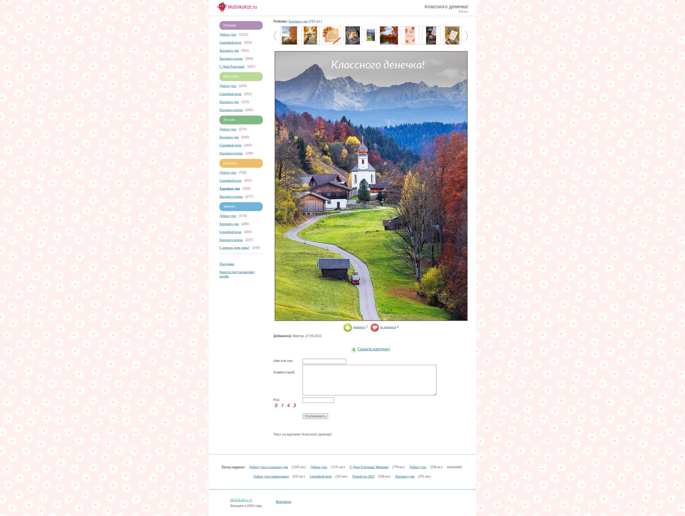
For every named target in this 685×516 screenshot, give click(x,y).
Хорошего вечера (231, 58)
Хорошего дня (229, 50)
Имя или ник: (283, 361)
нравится (359, 327)
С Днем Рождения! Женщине (369, 467)
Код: (276, 400)
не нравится (388, 327)
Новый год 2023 (363, 476)
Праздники (226, 264)
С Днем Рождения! (232, 66)
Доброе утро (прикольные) (271, 476)
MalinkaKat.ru (241, 500)
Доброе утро (227, 34)
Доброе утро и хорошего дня (268, 467)
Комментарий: (284, 372)
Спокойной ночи (230, 42)
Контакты (283, 502)
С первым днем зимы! (234, 248)
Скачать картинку (373, 349)
